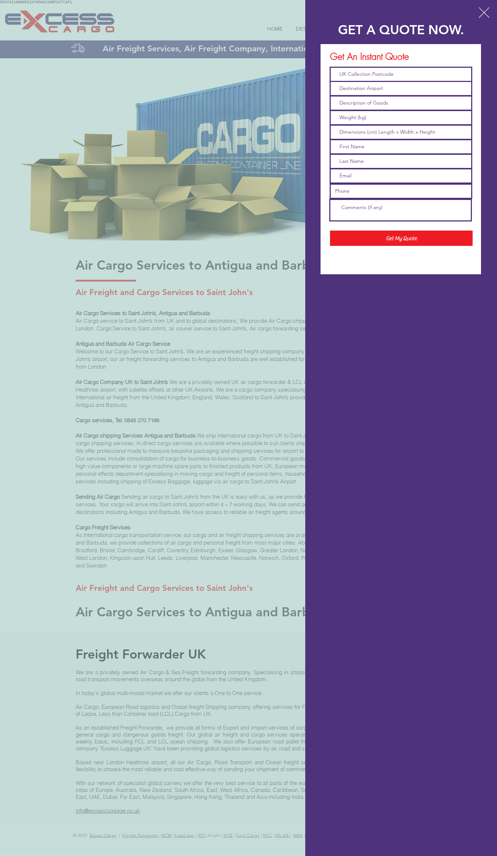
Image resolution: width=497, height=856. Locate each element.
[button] (484, 12)
